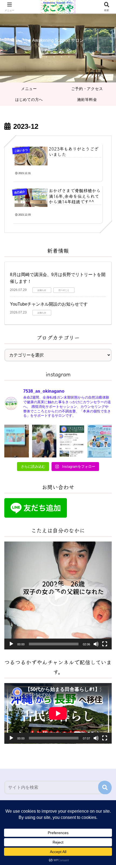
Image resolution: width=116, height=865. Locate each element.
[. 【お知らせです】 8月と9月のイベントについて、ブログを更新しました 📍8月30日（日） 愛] (44, 441)
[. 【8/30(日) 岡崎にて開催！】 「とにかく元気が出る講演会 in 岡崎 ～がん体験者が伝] (99, 441)
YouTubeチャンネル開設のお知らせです (49, 304)
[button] (58, 595)
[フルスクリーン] (104, 644)
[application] (58, 595)
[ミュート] (96, 644)
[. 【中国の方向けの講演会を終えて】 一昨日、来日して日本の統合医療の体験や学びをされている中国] (16, 441)
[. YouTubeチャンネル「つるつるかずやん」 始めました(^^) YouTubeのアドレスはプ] (72, 441)
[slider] (54, 644)
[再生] (11, 644)
